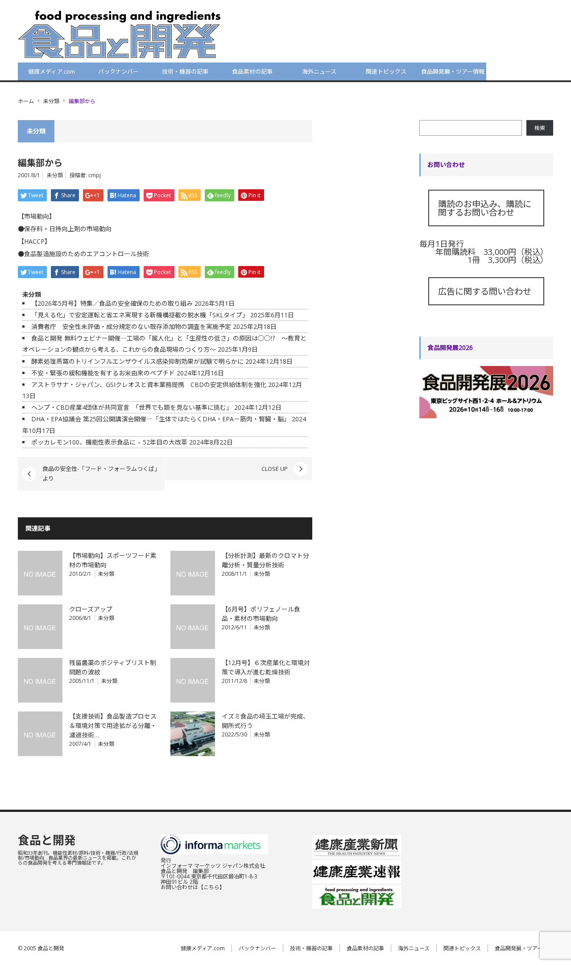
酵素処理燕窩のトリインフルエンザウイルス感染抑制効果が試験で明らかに (137, 361)
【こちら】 (211, 887)
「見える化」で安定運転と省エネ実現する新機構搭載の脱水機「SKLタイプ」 (139, 315)
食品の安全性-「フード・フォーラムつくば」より (99, 473)
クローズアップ (90, 609)
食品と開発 (47, 840)
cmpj (94, 175)
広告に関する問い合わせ (484, 291)
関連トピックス (386, 71)
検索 (539, 128)
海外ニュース (319, 71)
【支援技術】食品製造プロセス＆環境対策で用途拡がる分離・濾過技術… (113, 725)
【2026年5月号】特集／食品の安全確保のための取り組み (112, 303)
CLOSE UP (274, 469)
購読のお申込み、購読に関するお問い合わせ (484, 208)
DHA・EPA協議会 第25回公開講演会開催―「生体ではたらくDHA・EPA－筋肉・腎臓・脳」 (160, 419)
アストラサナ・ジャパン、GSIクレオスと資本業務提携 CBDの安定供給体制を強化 (148, 384)
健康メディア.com (51, 71)
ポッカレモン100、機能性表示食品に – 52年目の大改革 (109, 442)
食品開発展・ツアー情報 (452, 71)
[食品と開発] (119, 34)
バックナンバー (118, 71)
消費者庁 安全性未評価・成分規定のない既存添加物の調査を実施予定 (131, 326)
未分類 (51, 101)
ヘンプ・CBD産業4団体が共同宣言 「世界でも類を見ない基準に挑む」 (131, 407)
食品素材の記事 (252, 71)
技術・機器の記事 (185, 71)
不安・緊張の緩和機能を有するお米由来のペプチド (103, 373)
